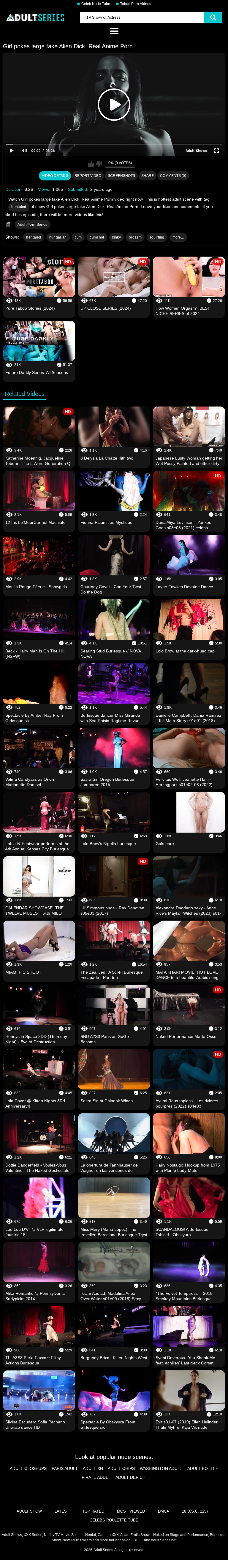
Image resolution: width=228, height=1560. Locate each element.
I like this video (91, 164)
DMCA (163, 1511)
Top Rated (93, 1511)
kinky (116, 237)
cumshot (97, 237)
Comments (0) (173, 176)
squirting (157, 237)
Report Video (88, 176)
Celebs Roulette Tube (114, 1520)
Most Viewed (131, 1511)
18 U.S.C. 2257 (195, 1511)
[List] (114, 31)
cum (78, 237)
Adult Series (103, 1550)
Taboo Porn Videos (135, 4)
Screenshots (121, 176)
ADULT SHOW (29, 1511)
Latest (62, 1511)
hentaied (18, 207)
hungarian (58, 237)
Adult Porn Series (32, 225)
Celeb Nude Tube (95, 4)
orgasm (135, 237)
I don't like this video (99, 164)
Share (147, 176)
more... (178, 237)
